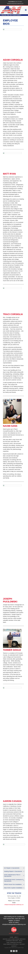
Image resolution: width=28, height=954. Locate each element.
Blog (20, 940)
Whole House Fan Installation (13, 884)
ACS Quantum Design (20, 947)
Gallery (22, 944)
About (16, 937)
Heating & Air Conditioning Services (14, 939)
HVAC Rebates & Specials (10, 944)
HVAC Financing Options (14, 942)
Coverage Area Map (12, 940)
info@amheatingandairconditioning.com (15, 3)
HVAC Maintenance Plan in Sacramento (12, 875)
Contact (14, 946)
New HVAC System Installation (13, 888)
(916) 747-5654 (18, 1)
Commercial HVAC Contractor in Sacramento (13, 880)
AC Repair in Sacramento (11, 868)
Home (11, 937)
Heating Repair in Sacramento (13, 871)
